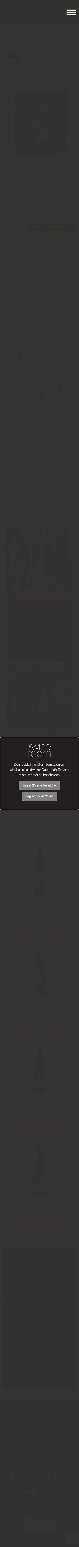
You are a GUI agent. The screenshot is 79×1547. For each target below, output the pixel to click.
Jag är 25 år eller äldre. (39, 785)
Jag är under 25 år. (39, 796)
